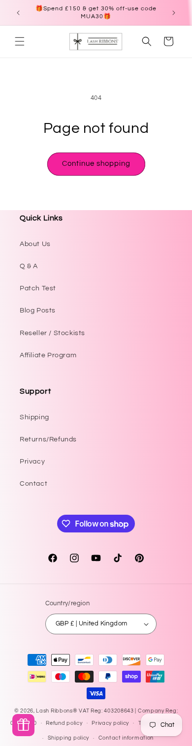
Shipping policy (69, 738)
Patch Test (38, 288)
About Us (35, 244)
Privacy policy (110, 723)
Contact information (126, 738)
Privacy (32, 461)
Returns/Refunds (48, 439)
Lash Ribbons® (56, 711)
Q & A (29, 266)
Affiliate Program (48, 355)
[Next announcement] (174, 13)
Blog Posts (38, 310)
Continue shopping (96, 163)
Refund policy (64, 723)
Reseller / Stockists (52, 333)
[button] (20, 41)
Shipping (34, 417)
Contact (33, 483)
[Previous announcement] (18, 13)
